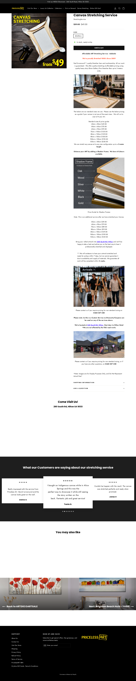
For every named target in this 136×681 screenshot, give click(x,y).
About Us (14, 638)
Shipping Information (84, 382)
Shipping (14, 649)
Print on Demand (70, 8)
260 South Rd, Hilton (105, 242)
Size (75, 32)
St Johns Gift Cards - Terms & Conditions (25, 666)
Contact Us (15, 642)
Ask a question (81, 388)
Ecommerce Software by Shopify (68, 674)
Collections (58, 8)
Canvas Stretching (83, 8)
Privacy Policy (16, 652)
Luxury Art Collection (46, 8)
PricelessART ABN (17, 663)
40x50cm (78, 36)
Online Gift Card (95, 8)
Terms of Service (17, 659)
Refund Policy (16, 656)
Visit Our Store (32, 8)
